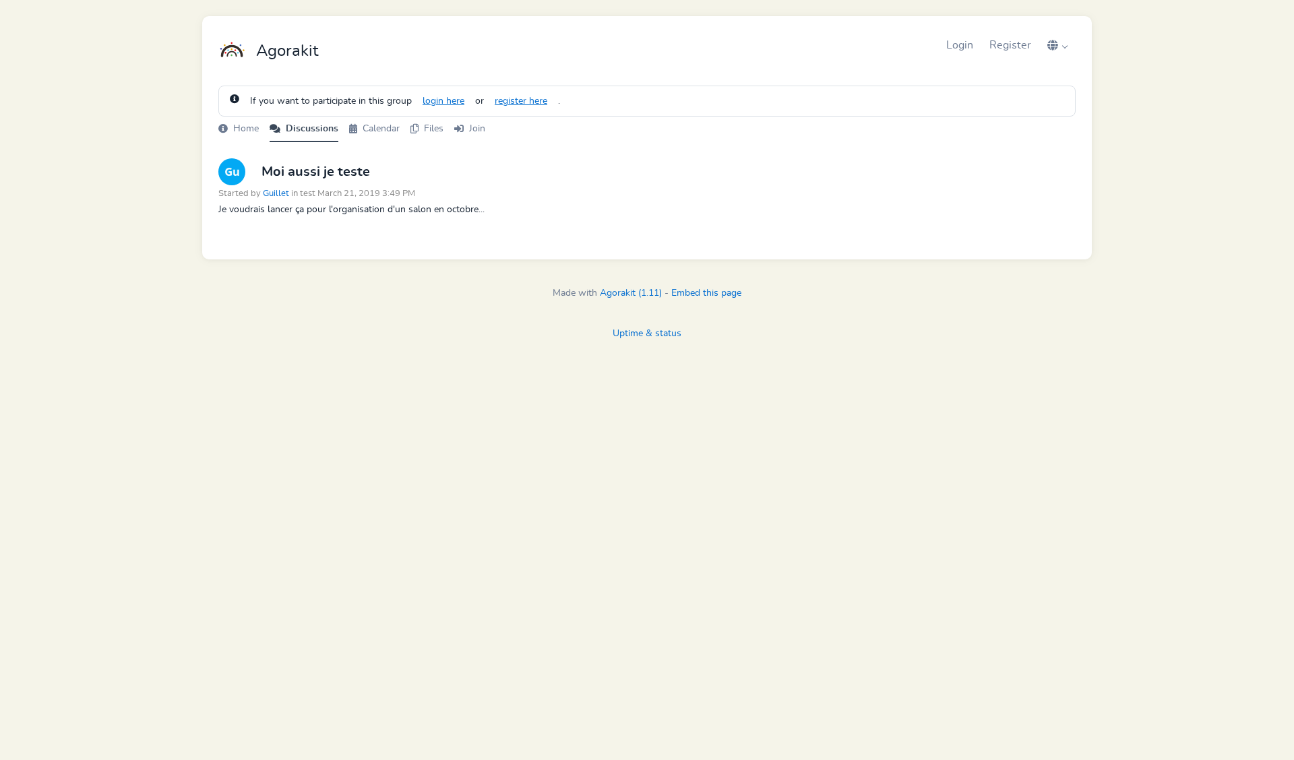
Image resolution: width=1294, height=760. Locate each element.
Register (1010, 45)
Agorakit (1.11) (631, 293)
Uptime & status (647, 333)
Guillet (276, 193)
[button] (1057, 45)
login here (443, 101)
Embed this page (706, 293)
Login (959, 45)
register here (521, 101)
